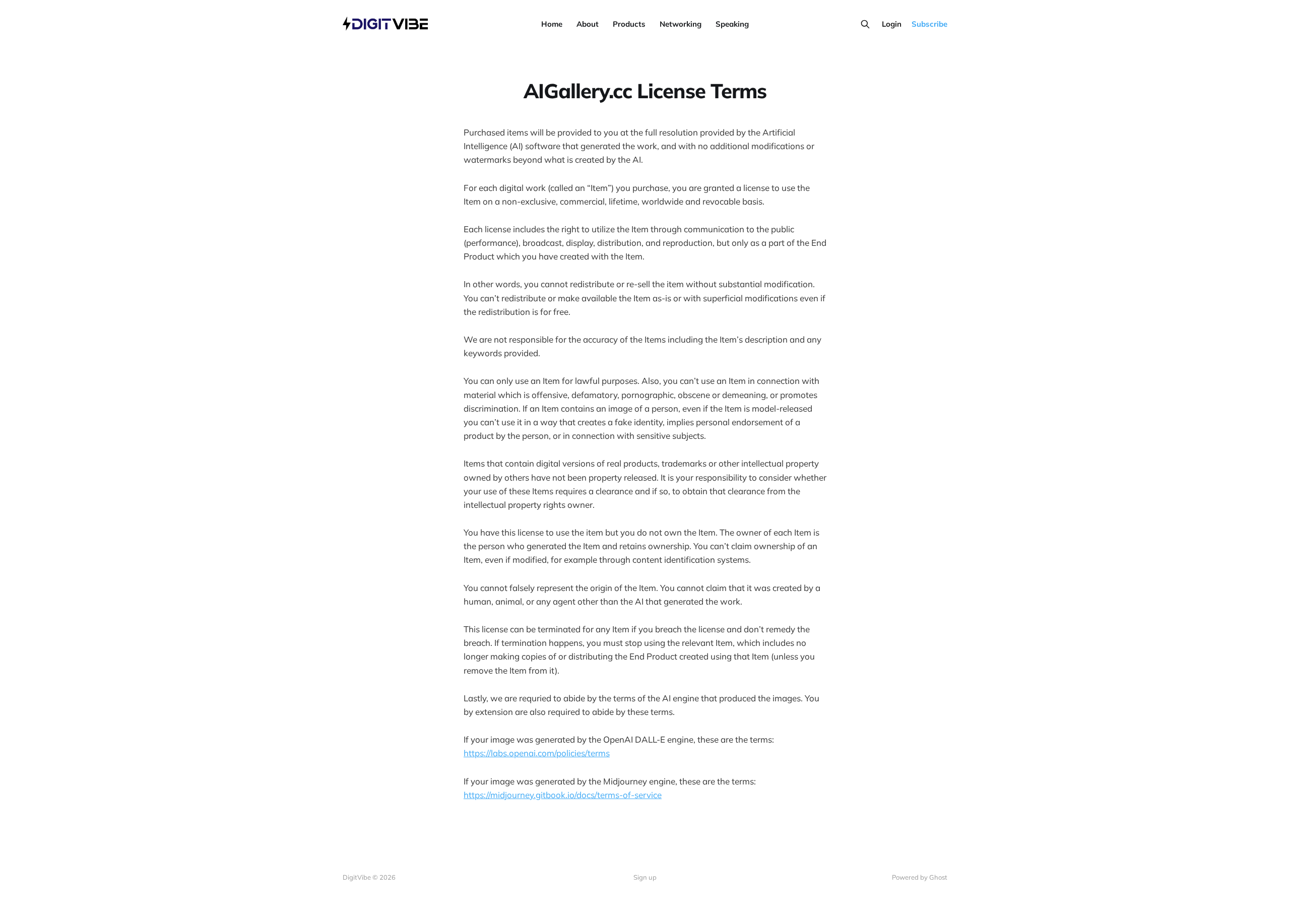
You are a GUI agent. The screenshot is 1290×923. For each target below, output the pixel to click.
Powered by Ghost (919, 877)
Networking (680, 24)
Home (551, 24)
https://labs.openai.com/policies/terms (537, 753)
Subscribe (929, 24)
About (587, 24)
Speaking (732, 24)
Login (891, 24)
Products (629, 24)
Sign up (645, 877)
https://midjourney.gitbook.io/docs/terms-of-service (563, 794)
